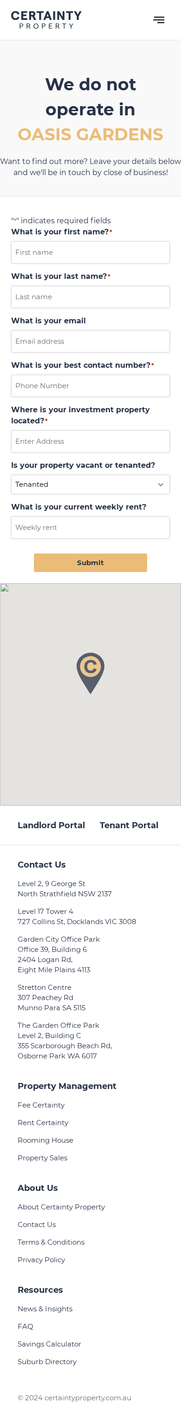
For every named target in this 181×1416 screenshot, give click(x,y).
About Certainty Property (61, 1206)
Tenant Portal (129, 825)
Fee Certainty (41, 1105)
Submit (90, 562)
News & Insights (45, 1308)
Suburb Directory (47, 1361)
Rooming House (45, 1140)
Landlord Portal (51, 825)
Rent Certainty (43, 1122)
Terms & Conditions (51, 1242)
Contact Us (37, 1224)
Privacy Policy (41, 1259)
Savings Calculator (49, 1344)
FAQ (25, 1326)
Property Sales (42, 1157)
